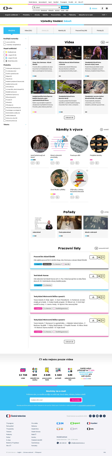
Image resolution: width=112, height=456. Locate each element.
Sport (50, 2)
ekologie (57, 10)
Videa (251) (28, 30)
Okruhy (37, 15)
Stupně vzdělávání (11, 15)
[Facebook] (102, 8)
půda (67, 10)
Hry (64, 15)
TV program (63, 2)
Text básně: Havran (41, 275)
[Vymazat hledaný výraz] (59, 7)
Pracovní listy (56, 15)
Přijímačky (72, 15)
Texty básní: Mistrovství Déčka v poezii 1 (49, 296)
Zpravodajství (43, 2)
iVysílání (55, 2)
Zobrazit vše (69, 117)
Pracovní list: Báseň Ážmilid (44, 256)
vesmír (62, 10)
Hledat (65, 7)
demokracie (44, 10)
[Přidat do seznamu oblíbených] (53, 48)
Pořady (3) (100, 30)
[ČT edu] (8, 8)
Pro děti (71, 2)
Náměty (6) (62, 30)
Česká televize (33, 2)
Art (76, 2)
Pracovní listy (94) (81, 30)
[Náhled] (99, 257)
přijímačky (51, 10)
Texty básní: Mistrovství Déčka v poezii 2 (49, 320)
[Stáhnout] (93, 257)
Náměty (45, 15)
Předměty (26, 15)
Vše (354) (11, 30)
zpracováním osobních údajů (86, 405)
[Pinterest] (106, 8)
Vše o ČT (80, 2)
